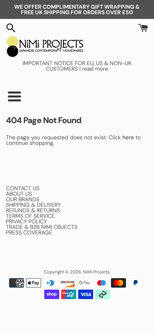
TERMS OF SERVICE (30, 215)
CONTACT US (22, 188)
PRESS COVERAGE (29, 232)
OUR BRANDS (22, 199)
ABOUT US (19, 193)
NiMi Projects (96, 272)
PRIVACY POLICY (26, 221)
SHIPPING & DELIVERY (33, 204)
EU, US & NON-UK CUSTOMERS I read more (88, 66)
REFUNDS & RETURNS (33, 210)
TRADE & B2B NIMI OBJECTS (41, 226)
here (128, 137)
